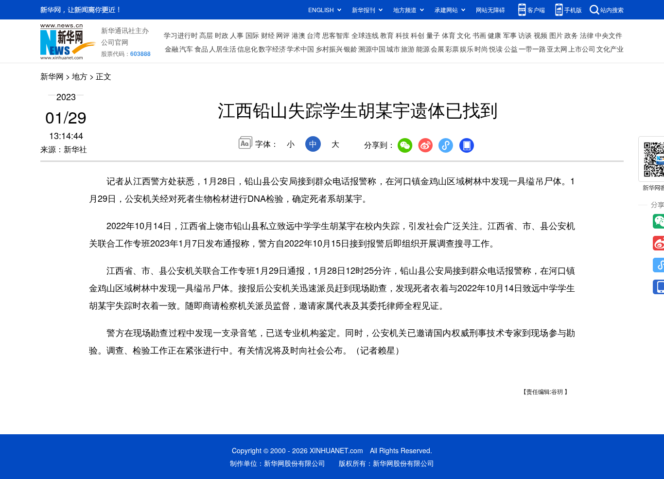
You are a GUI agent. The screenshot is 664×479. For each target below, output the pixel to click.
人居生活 (222, 48)
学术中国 (300, 48)
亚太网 (557, 48)
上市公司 (581, 48)
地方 (79, 76)
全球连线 (365, 35)
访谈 (525, 35)
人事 (237, 35)
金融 (171, 48)
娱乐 (466, 48)
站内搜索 (612, 9)
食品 (201, 48)
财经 (268, 35)
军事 (510, 35)
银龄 (350, 48)
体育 (448, 35)
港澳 (298, 35)
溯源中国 (371, 48)
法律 (587, 35)
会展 (437, 48)
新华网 (52, 76)
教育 (387, 35)
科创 (417, 35)
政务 (571, 35)
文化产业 (610, 48)
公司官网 (114, 42)
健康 (494, 35)
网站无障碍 (490, 9)
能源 (423, 48)
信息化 (247, 48)
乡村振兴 (329, 48)
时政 (221, 35)
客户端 (536, 9)
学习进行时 (181, 35)
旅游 (408, 48)
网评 (283, 35)
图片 (556, 35)
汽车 (186, 48)
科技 (402, 35)
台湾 (313, 35)
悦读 (496, 48)
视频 (540, 35)
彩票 (452, 48)
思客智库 (335, 35)
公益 (511, 48)
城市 (393, 48)
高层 (206, 35)
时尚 (481, 48)
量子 (433, 35)
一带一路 (532, 48)
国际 (252, 35)
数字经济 (272, 48)
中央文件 (608, 35)
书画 (479, 35)
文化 (464, 35)
